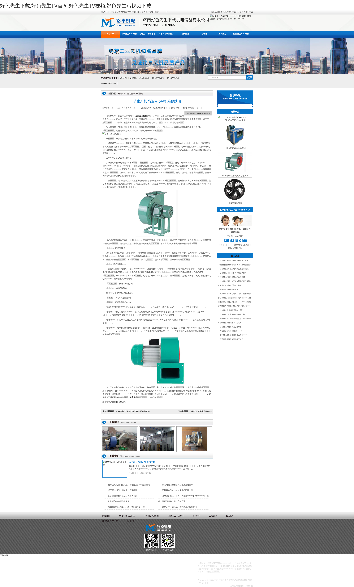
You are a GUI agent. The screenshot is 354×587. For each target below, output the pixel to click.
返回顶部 (131, 520)
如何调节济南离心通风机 (118, 501)
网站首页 (110, 34)
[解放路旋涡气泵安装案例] (194, 439)
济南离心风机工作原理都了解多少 (232, 339)
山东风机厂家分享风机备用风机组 (232, 314)
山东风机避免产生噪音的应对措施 (122, 495)
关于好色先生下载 (129, 34)
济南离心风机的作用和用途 (144, 461)
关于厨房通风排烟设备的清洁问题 (122, 490)
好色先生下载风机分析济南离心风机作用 (179, 506)
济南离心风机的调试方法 (229, 289)
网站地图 (215, 12)
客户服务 (222, 34)
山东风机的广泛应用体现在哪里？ (235, 269)
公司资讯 (185, 34)
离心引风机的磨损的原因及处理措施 (177, 484)
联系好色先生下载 (245, 12)
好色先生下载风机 (147, 34)
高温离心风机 (141, 115)
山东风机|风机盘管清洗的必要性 (232, 310)
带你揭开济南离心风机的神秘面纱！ (235, 306)
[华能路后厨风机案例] (119, 439)
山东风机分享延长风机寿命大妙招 (232, 277)
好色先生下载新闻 (135, 93)
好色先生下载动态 (166, 34)
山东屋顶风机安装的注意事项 (230, 327)
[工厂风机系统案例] (157, 439)
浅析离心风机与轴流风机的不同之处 (177, 490)
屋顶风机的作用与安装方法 (173, 501)
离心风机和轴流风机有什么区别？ (234, 335)
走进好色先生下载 (228, 12)
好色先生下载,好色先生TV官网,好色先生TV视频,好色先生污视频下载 (75, 5)
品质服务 (230, 515)
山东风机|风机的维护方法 (201, 411)
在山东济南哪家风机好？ (231, 331)
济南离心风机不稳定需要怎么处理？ (235, 264)
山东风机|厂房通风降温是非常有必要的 (133, 411)
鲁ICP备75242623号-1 (221, 582)
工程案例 (204, 34)
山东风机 (122, 402)
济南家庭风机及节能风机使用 (230, 285)
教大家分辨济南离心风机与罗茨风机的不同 (126, 506)
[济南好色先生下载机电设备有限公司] (119, 23)
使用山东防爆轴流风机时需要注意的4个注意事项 (129, 484)
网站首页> (122, 93)
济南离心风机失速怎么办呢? (230, 322)
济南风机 (133, 397)
